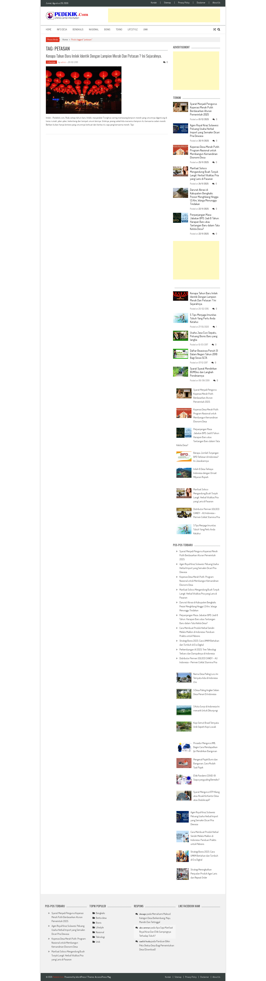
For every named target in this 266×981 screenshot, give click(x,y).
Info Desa (62, 29)
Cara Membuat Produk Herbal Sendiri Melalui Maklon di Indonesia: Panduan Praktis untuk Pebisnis (196, 631)
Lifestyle (133, 29)
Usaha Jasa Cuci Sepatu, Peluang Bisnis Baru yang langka (203, 336)
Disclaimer (201, 3)
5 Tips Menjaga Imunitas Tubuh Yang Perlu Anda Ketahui (203, 318)
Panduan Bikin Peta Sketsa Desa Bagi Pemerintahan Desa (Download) (156, 945)
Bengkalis (78, 29)
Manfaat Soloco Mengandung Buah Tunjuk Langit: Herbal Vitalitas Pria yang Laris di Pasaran (204, 173)
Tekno (119, 29)
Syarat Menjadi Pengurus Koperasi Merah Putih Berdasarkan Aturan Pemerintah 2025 (203, 109)
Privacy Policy (183, 3)
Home (48, 29)
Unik (145, 29)
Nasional (94, 29)
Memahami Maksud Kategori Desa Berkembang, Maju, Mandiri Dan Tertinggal (155, 918)
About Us (216, 3)
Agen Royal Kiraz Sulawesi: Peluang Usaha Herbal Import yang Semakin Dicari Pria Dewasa (205, 130)
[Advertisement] (164, 15)
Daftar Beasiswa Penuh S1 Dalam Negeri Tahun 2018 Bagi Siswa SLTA (204, 354)
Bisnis (107, 29)
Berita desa (101, 917)
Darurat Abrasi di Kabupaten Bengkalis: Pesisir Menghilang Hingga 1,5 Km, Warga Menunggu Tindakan (204, 197)
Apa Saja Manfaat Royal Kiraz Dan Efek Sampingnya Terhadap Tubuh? (156, 931)
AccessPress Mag (103, 976)
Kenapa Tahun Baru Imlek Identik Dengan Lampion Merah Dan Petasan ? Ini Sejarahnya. (104, 56)
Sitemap (167, 3)
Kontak (154, 3)
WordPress (81, 976)
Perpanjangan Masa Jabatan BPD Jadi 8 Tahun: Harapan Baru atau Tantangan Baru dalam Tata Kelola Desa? (205, 222)
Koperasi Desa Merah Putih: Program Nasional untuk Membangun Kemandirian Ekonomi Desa (205, 152)
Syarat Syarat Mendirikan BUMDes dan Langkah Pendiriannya (203, 372)
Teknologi (100, 937)
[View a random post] (214, 29)
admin (63, 62)
